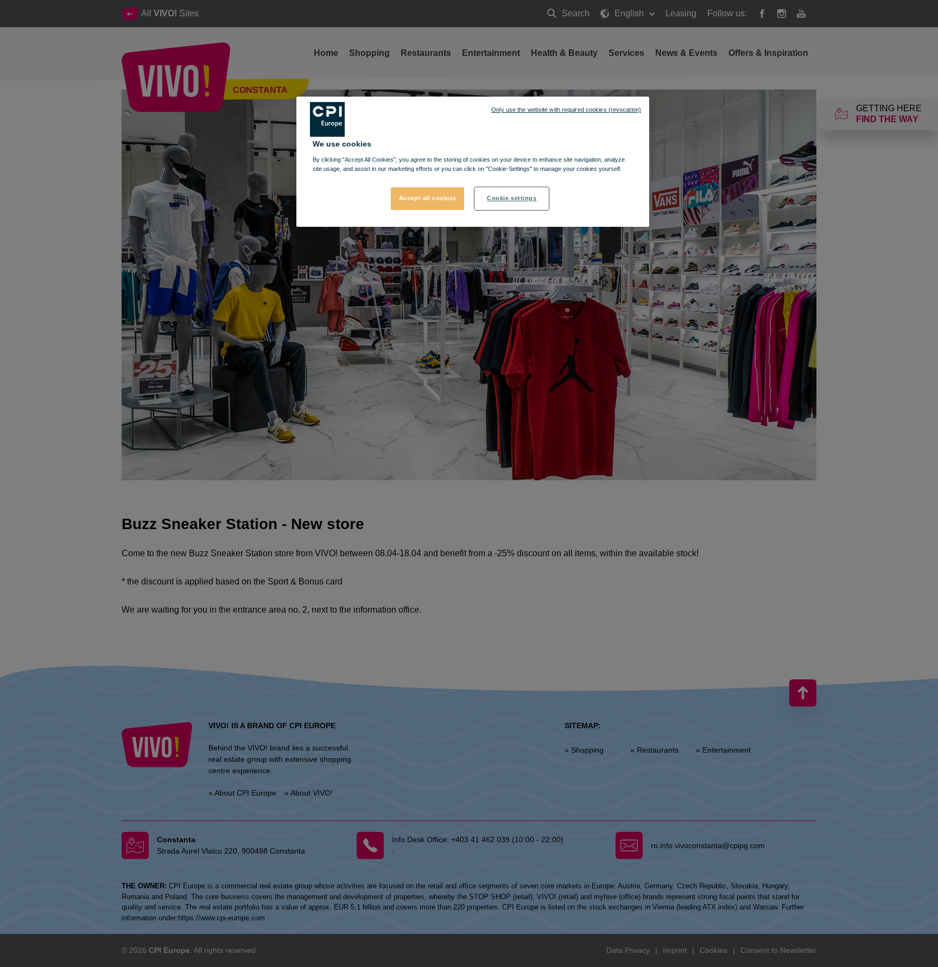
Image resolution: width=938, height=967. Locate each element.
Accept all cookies (428, 198)
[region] (472, 162)
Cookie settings (512, 198)
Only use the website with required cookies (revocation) (566, 109)
